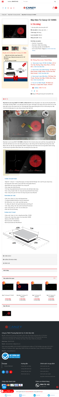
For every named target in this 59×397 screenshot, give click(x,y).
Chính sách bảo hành (45, 368)
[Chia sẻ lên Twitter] (34, 91)
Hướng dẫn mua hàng (26, 366)
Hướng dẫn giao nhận (26, 371)
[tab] (29, 99)
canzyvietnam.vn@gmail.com (13, 344)
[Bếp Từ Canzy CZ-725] (51, 287)
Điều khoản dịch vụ (25, 373)
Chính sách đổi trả (44, 371)
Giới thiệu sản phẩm (36, 41)
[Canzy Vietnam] (29, 8)
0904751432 (11, 341)
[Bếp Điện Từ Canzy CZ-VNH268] (8, 287)
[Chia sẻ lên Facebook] (32, 91)
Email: (3, 344)
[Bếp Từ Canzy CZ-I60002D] (22, 287)
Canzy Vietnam (8, 366)
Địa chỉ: (4, 335)
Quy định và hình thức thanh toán (47, 376)
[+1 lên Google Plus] (37, 91)
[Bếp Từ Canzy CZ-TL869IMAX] (37, 287)
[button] (29, 99)
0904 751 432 (45, 384)
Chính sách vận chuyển (45, 373)
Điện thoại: (4, 341)
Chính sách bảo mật (44, 366)
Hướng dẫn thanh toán (26, 368)
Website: (4, 351)
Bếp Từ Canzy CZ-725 (51, 295)
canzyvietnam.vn (11, 351)
